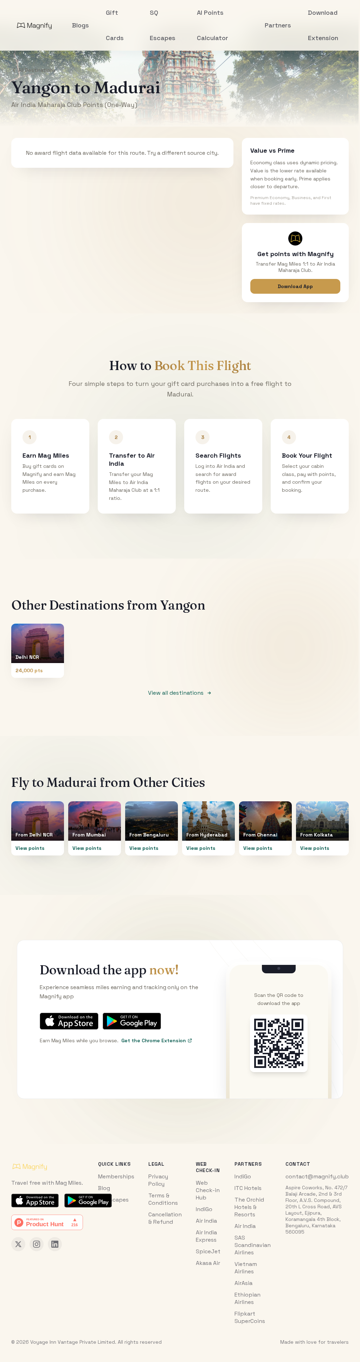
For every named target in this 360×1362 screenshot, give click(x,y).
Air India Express (206, 1236)
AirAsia (243, 1283)
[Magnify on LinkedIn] (55, 1244)
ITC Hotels (248, 1188)
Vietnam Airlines (245, 1267)
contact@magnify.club (317, 1176)
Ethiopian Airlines (247, 1298)
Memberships (116, 1176)
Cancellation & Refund (165, 1218)
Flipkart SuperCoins (249, 1317)
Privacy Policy (158, 1180)
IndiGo (204, 1209)
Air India (206, 1220)
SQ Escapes (113, 1199)
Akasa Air (208, 1263)
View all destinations (176, 692)
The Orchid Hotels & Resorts (249, 1207)
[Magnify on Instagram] (37, 1244)
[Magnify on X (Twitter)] (18, 1244)
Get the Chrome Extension (153, 1040)
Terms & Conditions (163, 1199)
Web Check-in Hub (208, 1190)
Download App (295, 286)
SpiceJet (208, 1251)
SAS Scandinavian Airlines (252, 1245)
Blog (104, 1188)
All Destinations (37, 70)
